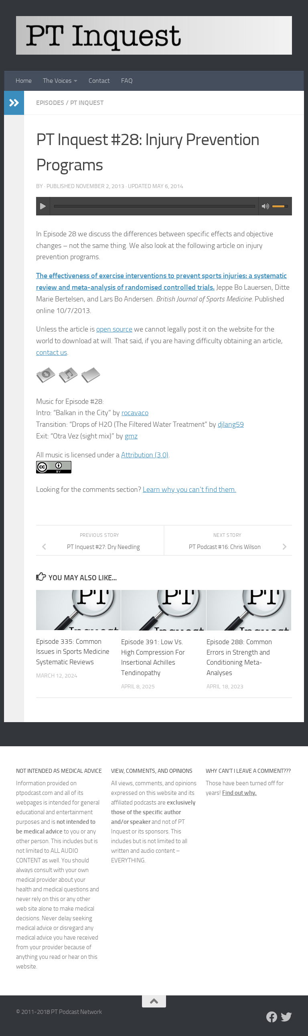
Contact (99, 80)
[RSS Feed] (90, 382)
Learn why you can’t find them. (189, 489)
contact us (51, 352)
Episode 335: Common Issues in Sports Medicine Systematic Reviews (72, 651)
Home (24, 80)
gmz (131, 436)
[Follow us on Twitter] (286, 1017)
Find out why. (239, 792)
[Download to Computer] (45, 382)
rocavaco (135, 412)
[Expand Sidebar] (14, 103)
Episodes (50, 102)
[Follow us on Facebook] (272, 1017)
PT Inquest (86, 102)
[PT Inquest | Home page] (154, 35)
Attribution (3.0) (144, 454)
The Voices (57, 80)
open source (114, 329)
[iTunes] (68, 382)
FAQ (127, 80)
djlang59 (231, 424)
